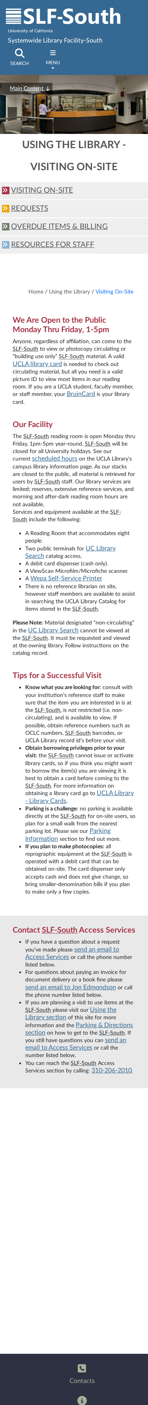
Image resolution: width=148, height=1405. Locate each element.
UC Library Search (53, 630)
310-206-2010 (112, 1070)
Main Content (27, 88)
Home (35, 292)
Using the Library (69, 292)
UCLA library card (37, 364)
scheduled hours (54, 458)
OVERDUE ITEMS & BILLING (59, 226)
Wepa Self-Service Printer (66, 578)
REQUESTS (29, 208)
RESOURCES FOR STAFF (52, 245)
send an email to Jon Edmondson (70, 987)
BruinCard (81, 394)
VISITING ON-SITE (42, 190)
